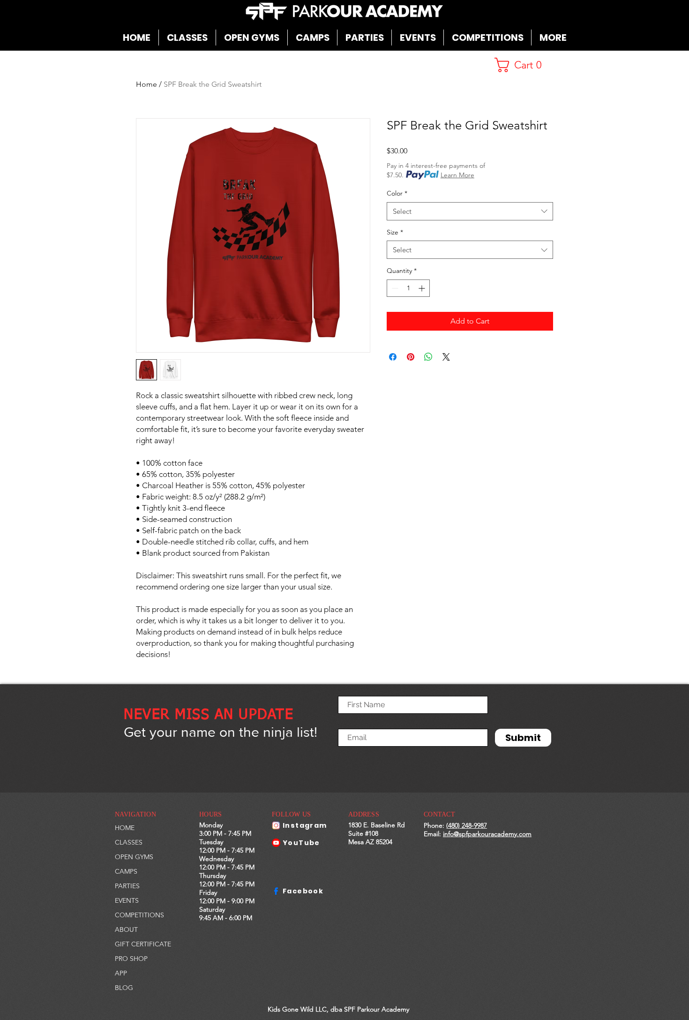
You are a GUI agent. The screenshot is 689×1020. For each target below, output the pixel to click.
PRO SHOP (131, 958)
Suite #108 (363, 833)
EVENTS (127, 900)
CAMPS (126, 871)
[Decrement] (394, 288)
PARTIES (127, 886)
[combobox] (470, 211)
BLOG (124, 987)
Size (395, 232)
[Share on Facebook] (392, 357)
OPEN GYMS (134, 857)
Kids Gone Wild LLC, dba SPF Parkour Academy (338, 1009)
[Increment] (422, 288)
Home (146, 84)
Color (397, 193)
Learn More (457, 175)
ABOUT (126, 929)
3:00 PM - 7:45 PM (225, 833)
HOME (125, 828)
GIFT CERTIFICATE (143, 944)
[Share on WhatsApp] (428, 357)
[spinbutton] (408, 288)
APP (121, 973)
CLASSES (128, 842)
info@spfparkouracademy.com (487, 834)
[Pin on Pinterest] (410, 357)
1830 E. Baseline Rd (376, 825)
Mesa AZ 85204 (370, 842)
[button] (312, 37)
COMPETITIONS (139, 915)
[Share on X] (446, 357)
